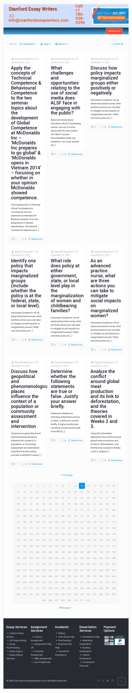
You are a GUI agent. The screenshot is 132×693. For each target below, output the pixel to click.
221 (94, 564)
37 (43, 498)
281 (69, 588)
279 (56, 588)
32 (113, 492)
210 (24, 564)
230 (50, 570)
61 (94, 504)
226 (24, 570)
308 (63, 600)
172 (88, 546)
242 (24, 576)
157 (94, 540)
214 (50, 564)
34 (24, 498)
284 (88, 588)
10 (75, 486)
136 (63, 534)
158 (101, 540)
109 (94, 522)
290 (24, 594)
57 (69, 504)
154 (75, 540)
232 (63, 570)
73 (69, 510)
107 (82, 522)
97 (18, 522)
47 (107, 498)
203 (82, 558)
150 (50, 540)
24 (63, 492)
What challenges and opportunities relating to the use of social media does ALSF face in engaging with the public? (65, 90)
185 (69, 552)
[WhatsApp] (98, 680)
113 (18, 528)
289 (18, 594)
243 (31, 576)
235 (82, 570)
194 (24, 558)
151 (56, 540)
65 (18, 510)
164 (37, 546)
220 (88, 564)
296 (63, 594)
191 (107, 552)
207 (107, 558)
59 (82, 504)
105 (69, 522)
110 (101, 522)
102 (50, 522)
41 (69, 498)
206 (101, 558)
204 (88, 558)
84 (37, 516)
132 (37, 534)
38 (50, 498)
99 (31, 522)
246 (50, 576)
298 (75, 594)
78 (101, 510)
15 (107, 486)
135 (56, 534)
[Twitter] (108, 680)
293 (44, 594)
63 (107, 504)
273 (18, 588)
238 (101, 570)
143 (107, 534)
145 (18, 540)
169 (69, 546)
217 (69, 564)
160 (114, 540)
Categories (28, 44)
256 (114, 576)
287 (107, 588)
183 (56, 552)
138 (75, 534)
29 (94, 492)
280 (63, 588)
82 (24, 516)
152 (63, 540)
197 (44, 558)
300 (88, 594)
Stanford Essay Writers (33, 9)
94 (101, 516)
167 (56, 546)
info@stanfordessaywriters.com (39, 20)
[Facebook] (103, 680)
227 (31, 570)
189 (94, 552)
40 (63, 498)
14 (101, 486)
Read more (36, 239)
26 (75, 492)
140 (88, 534)
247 (56, 576)
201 (69, 558)
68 (37, 510)
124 (88, 528)
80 (113, 510)
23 (56, 492)
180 (37, 552)
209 (18, 564)
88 (63, 516)
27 (82, 492)
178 (24, 552)
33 (18, 498)
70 (50, 510)
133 (44, 534)
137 (69, 534)
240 (114, 570)
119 (56, 528)
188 (88, 552)
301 (94, 594)
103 (56, 522)
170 (75, 546)
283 (82, 588)
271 (107, 582)
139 (82, 534)
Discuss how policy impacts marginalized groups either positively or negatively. (106, 80)
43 (82, 498)
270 (101, 582)
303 (107, 594)
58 (75, 504)
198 (50, 558)
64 (113, 504)
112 (114, 522)
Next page (64, 607)
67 (31, 510)
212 (37, 564)
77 (94, 510)
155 (82, 540)
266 (75, 582)
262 (50, 582)
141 (94, 534)
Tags (46, 44)
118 (50, 528)
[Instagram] (112, 680)
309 (69, 600)
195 (31, 558)
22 (50, 492)
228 (37, 570)
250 (75, 576)
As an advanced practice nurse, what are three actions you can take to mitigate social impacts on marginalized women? (106, 288)
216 (63, 564)
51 (31, 504)
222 (101, 564)
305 (44, 600)
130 (24, 534)
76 (88, 510)
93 (94, 516)
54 (50, 504)
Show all (119, 44)
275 (31, 588)
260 (37, 582)
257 (18, 582)
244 (37, 576)
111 (107, 522)
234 (75, 570)
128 (114, 528)
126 (101, 528)
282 (75, 588)
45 (94, 498)
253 (94, 576)
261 (44, 582)
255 (107, 576)
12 (88, 486)
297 (69, 594)
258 (24, 582)
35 (31, 498)
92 (88, 516)
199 (56, 558)
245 (44, 576)
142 (101, 534)
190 (101, 552)
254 (101, 576)
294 (50, 594)
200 (63, 558)
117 (44, 528)
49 (18, 504)
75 (82, 510)
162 (24, 546)
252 (88, 576)
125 (94, 528)
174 (101, 546)
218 (75, 564)
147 (31, 540)
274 (24, 588)
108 (88, 522)
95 (107, 516)
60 (88, 504)
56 (63, 504)
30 (101, 492)
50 (24, 504)
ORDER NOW (114, 31)
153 (69, 540)
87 (56, 516)
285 (94, 588)
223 (107, 564)
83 (31, 516)
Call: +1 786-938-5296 (80, 14)
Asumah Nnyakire (23, 58)
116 (37, 528)
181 (44, 552)
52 (37, 504)
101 (44, 522)
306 (50, 600)
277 (44, 588)
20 (37, 492)
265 (69, 582)
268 (88, 582)
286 (101, 588)
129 (18, 534)
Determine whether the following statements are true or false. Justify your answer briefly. (64, 389)
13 (94, 486)
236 (88, 570)
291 (31, 594)
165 (44, 546)
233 (69, 570)
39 (56, 498)
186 (75, 552)
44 (88, 498)
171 (82, 546)
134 (50, 534)
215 (56, 564)
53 (43, 504)
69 (43, 510)
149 (44, 540)
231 (56, 570)
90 (75, 516)
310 (75, 600)
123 (82, 528)
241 (18, 576)
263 (56, 582)
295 (56, 594)
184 (63, 552)
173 (94, 546)
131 (31, 534)
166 (50, 546)
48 (113, 498)
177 (18, 552)
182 (50, 552)
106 (75, 522)
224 (114, 564)
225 (18, 570)
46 (101, 498)
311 (82, 600)
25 (69, 492)
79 (107, 510)
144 (114, 534)
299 (82, 594)
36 (37, 498)
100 (37, 522)
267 (82, 582)
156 (88, 540)
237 (94, 570)
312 (88, 600)
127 (107, 528)
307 (56, 600)
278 (50, 588)
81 (18, 516)
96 (113, 516)
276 (37, 588)
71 (56, 510)
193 (18, 558)
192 (114, 552)
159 (107, 540)
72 (63, 510)
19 (31, 492)
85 (43, 516)
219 (82, 564)
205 (94, 558)
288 (114, 588)
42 (75, 498)
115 (31, 528)
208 (114, 558)
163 (31, 546)
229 (44, 570)
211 (31, 564)
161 (18, 546)
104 (63, 522)
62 (101, 504)
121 (69, 528)
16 (113, 486)
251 (82, 576)
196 (37, 558)
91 (82, 516)
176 (114, 546)
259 (31, 582)
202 (75, 558)
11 (82, 486)
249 (69, 576)
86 (50, 516)
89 (69, 516)
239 (107, 570)
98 (24, 522)
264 (63, 582)
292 (37, 594)
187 (82, 552)
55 (56, 504)
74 (75, 510)
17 (18, 492)
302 (101, 594)
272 (114, 582)
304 (114, 594)
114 (24, 528)
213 (44, 564)
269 (94, 582)
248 (63, 576)
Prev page (67, 475)
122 (75, 528)
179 (31, 552)
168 (63, 546)
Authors (62, 44)
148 (37, 540)
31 (107, 492)
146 (24, 540)
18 (24, 492)
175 (107, 546)
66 (24, 510)
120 (63, 528)
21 (43, 492)
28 (88, 492)
